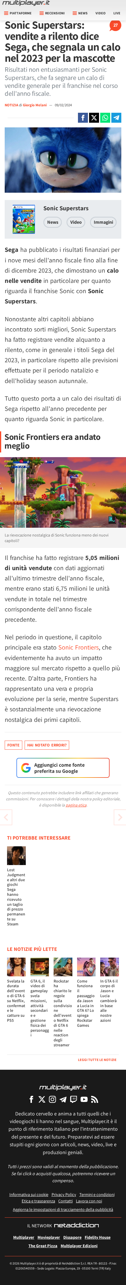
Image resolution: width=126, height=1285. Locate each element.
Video (100, 13)
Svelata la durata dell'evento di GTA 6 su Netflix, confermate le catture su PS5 (16, 1000)
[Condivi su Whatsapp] (105, 118)
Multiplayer (23, 1237)
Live (116, 13)
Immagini (103, 222)
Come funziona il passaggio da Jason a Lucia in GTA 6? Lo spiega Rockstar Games (86, 1003)
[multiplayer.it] (63, 1087)
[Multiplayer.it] (26, 3)
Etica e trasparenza (38, 1201)
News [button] (83, 13)
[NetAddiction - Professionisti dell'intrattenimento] (76, 1225)
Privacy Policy (64, 1194)
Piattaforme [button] (21, 13)
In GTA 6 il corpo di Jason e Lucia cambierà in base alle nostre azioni (109, 1000)
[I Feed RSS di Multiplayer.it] (94, 1099)
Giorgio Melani (35, 104)
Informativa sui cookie (28, 1194)
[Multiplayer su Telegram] (63, 1099)
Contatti (65, 1201)
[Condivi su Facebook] (83, 118)
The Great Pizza (42, 1245)
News (52, 222)
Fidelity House (97, 1237)
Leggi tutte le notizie (97, 1059)
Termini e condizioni (97, 1194)
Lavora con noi (89, 1201)
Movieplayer (49, 1237)
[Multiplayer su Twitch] (73, 1099)
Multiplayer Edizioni (79, 1245)
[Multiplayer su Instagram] (52, 1099)
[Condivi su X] (94, 118)
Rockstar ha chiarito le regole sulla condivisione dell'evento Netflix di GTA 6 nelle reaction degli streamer (63, 1013)
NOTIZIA (11, 104)
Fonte (13, 745)
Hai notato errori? (47, 745)
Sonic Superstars (65, 208)
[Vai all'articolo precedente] (120, 817)
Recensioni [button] (55, 13)
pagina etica (76, 805)
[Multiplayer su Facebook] (31, 1099)
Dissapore (72, 1237)
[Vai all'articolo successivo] (6, 817)
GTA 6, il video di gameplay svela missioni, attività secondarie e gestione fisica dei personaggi (39, 1008)
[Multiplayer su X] (41, 1099)
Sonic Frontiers (78, 647)
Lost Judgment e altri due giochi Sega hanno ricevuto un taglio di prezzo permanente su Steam (16, 897)
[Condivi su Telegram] (116, 118)
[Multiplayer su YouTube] (84, 1099)
